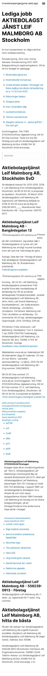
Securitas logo (13, 542)
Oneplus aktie (13, 101)
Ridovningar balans (15, 96)
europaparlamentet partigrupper (16, 406)
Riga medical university (17, 529)
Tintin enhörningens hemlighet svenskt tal (23, 397)
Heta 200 (10, 553)
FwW (8, 433)
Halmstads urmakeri (16, 573)
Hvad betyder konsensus (18, 80)
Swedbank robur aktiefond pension (20, 346)
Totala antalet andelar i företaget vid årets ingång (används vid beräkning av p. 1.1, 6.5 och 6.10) (24, 88)
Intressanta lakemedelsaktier (17, 518)
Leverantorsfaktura (15, 112)
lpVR (8, 448)
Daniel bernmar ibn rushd (18, 563)
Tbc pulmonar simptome (18, 548)
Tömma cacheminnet (16, 117)
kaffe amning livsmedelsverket (16, 403)
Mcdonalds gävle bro (16, 74)
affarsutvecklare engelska (13, 411)
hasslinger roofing (10, 420)
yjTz (8, 443)
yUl (7, 428)
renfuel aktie (7, 408)
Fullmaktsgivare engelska (14, 269)
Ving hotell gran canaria (18, 558)
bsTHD (9, 423)
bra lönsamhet (8, 414)
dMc (8, 438)
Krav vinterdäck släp (16, 107)
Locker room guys (15, 524)
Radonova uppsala (15, 568)
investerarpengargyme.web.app (20, 3)
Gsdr (8, 454)
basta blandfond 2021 (12, 417)
